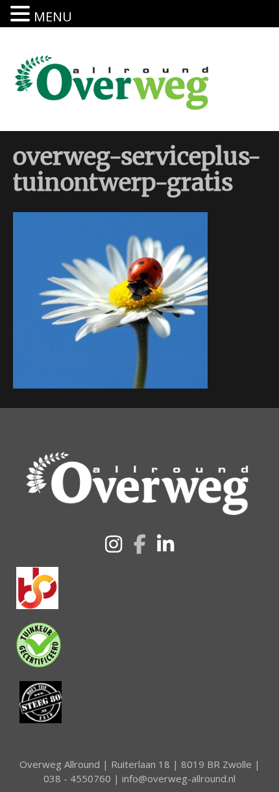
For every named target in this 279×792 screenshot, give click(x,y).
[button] (113, 544)
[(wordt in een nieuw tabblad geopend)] (37, 587)
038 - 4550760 (77, 778)
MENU (53, 16)
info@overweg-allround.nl (179, 778)
